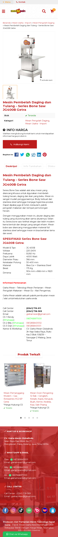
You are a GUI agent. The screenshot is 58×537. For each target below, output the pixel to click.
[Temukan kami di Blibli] (53, 512)
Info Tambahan (33, 166)
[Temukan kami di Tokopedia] (29, 512)
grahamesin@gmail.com (38, 314)
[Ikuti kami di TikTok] (21, 512)
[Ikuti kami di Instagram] (13, 512)
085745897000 (34, 318)
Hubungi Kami (21, 144)
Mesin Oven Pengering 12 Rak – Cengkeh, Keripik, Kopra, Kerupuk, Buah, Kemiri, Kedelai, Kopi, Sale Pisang (41, 399)
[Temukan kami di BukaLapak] (37, 512)
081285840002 (34, 323)
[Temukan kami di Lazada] (45, 512)
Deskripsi (11, 166)
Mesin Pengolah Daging (37, 120)
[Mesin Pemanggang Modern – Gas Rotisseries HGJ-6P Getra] (16, 375)
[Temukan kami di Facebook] (5, 512)
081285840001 (33, 326)
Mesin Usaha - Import (36, 123)
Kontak (21, 2)
